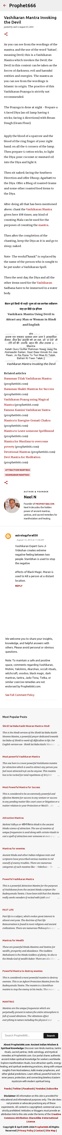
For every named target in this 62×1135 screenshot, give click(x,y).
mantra (43, 225)
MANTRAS (8, 1001)
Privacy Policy (26, 1130)
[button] (6, 34)
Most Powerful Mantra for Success (21, 787)
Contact (39, 1130)
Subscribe (52, 1088)
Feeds (7, 1088)
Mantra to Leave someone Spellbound (29, 431)
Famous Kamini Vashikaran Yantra (27, 410)
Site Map (51, 1130)
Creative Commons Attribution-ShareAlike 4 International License (32, 1118)
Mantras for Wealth (13, 940)
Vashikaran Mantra (39, 209)
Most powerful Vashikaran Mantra (21, 756)
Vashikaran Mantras (17, 475)
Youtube (40, 1088)
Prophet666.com (45, 504)
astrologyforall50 (26, 535)
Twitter (17, 1088)
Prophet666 (22, 5)
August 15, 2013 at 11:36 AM (30, 540)
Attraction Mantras (17, 470)
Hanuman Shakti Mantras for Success (29, 389)
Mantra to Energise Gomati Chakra (27, 420)
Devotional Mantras (17, 452)
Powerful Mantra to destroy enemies (22, 971)
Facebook (28, 1088)
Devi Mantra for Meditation (22, 457)
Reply (18, 586)
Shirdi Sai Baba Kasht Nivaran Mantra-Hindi (26, 726)
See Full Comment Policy (19, 694)
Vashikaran (44, 282)
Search (51, 1035)
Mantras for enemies (13, 848)
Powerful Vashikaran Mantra (18, 879)
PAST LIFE (8, 909)
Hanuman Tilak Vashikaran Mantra (27, 378)
